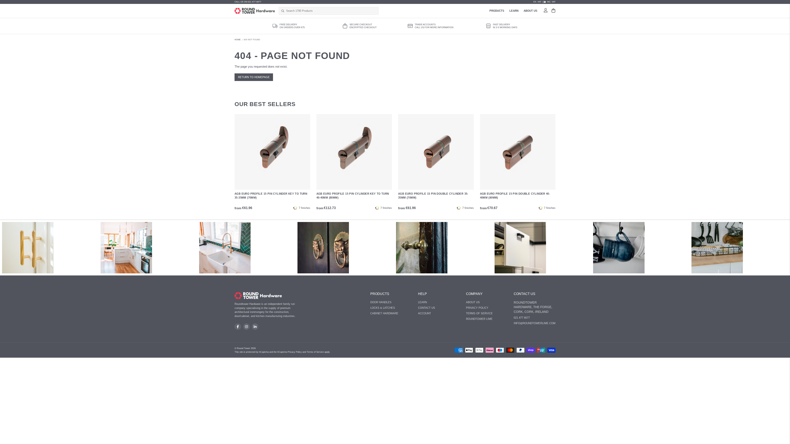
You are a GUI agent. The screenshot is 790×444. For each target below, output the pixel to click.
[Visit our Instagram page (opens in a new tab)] (246, 326)
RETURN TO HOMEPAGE (254, 77)
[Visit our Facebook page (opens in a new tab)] (238, 326)
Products (496, 10)
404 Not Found (252, 39)
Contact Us (426, 307)
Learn (513, 10)
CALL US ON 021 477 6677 (248, 2)
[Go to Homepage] (255, 11)
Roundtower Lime (479, 318)
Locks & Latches (382, 307)
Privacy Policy (477, 307)
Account (424, 313)
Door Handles (381, 302)
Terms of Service (479, 313)
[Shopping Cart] (553, 11)
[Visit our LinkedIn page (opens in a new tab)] (255, 326)
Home (238, 39)
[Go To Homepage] (258, 295)
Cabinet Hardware (384, 313)
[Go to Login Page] (546, 11)
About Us (530, 10)
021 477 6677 (522, 317)
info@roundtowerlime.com (534, 323)
